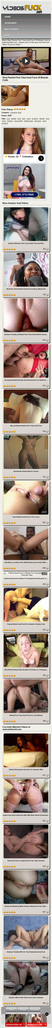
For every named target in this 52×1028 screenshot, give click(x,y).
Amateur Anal (15, 113)
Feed (7, 35)
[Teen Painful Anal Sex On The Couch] (26, 481)
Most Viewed (11, 29)
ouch (29, 119)
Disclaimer (35, 1010)
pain (23, 119)
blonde (42, 119)
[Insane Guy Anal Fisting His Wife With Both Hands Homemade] (26, 780)
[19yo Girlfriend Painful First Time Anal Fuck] (26, 390)
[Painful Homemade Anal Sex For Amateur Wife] (26, 734)
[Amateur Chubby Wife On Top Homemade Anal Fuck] (26, 916)
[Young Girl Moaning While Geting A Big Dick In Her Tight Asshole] (26, 871)
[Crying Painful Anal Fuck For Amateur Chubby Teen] (26, 588)
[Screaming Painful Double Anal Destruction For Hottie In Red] (26, 344)
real (8, 119)
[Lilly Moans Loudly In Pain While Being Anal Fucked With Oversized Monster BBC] (26, 527)
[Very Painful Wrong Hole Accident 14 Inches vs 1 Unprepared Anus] (26, 634)
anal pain (37, 121)
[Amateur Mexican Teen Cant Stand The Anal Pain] (26, 208)
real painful (18, 121)
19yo (4, 121)
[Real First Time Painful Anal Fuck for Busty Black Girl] (26, 253)
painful (13, 119)
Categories (11, 23)
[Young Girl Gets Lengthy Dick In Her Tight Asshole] (26, 825)
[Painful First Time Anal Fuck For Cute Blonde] (26, 680)
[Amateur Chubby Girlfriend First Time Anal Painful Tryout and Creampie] (26, 299)
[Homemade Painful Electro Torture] (26, 436)
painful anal (28, 121)
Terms (11, 1010)
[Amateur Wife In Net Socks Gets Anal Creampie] (26, 962)
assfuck (35, 119)
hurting (10, 121)
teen (47, 119)
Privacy (23, 1010)
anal (19, 119)
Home (8, 16)
